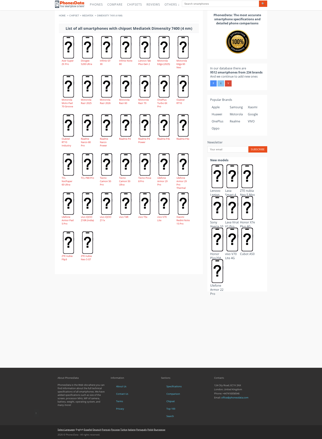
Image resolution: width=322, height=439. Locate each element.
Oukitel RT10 (180, 101)
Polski (150, 429)
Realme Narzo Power (104, 142)
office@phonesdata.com (234, 397)
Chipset (74, 15)
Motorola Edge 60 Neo (181, 64)
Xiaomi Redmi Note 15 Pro (183, 220)
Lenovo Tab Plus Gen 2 (144, 62)
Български (159, 429)
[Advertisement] (237, 300)
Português (141, 429)
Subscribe (258, 149)
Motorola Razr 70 (143, 101)
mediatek (87, 15)
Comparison (173, 393)
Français (106, 429)
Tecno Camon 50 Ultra (124, 181)
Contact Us (122, 393)
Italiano (132, 429)
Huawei (217, 114)
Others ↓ (172, 4)
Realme (235, 121)
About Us (121, 386)
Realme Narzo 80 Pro (86, 142)
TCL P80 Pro (87, 178)
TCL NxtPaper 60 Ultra (67, 181)
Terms (119, 401)
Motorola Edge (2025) (163, 62)
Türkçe (123, 429)
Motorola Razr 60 (124, 101)
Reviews (153, 4)
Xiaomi (252, 107)
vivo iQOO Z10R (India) (87, 218)
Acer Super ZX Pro (68, 62)
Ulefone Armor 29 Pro (162, 181)
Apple (216, 107)
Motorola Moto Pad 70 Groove (67, 103)
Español (88, 429)
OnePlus (217, 121)
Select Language (66, 429)
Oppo (216, 128)
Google (253, 114)
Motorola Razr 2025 (86, 101)
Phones (96, 4)
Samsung (236, 107)
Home (62, 15)
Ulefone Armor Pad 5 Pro (68, 220)
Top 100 (170, 408)
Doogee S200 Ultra (86, 62)
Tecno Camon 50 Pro (105, 181)
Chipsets (134, 4)
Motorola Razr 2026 (105, 101)
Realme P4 (125, 138)
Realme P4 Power (144, 140)
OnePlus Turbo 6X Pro (162, 103)
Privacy (120, 408)
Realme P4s (163, 138)
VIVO (251, 121)
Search (170, 416)
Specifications (174, 386)
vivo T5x (142, 217)
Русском (115, 429)
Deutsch (97, 429)
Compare (115, 4)
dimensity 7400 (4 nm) (109, 15)
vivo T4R (123, 217)
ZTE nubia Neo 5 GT (86, 257)
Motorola (236, 114)
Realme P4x (182, 138)
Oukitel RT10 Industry (66, 142)
